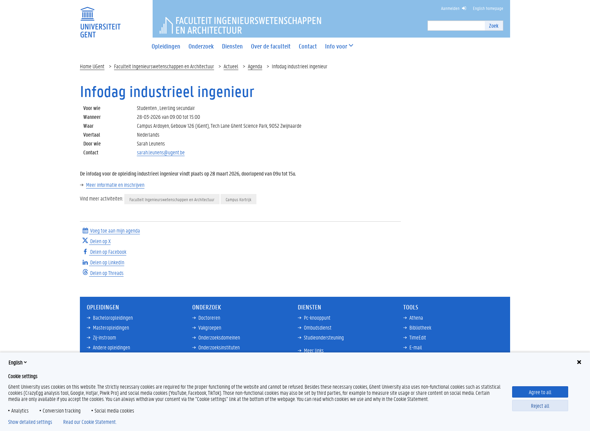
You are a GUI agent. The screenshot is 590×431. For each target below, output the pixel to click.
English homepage (488, 8)
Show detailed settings (30, 422)
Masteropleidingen (111, 327)
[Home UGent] (100, 18)
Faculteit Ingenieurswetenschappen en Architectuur (164, 66)
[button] (336, 46)
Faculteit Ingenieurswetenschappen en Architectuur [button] (171, 199)
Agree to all (540, 391)
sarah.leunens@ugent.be (161, 152)
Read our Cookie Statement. (89, 422)
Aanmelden (450, 8)
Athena (416, 317)
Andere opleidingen (111, 347)
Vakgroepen (209, 327)
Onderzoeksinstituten (219, 347)
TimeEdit (417, 337)
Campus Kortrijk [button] (238, 199)
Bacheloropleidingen (113, 317)
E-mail (415, 347)
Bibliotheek (420, 327)
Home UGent (92, 66)
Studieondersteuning (324, 337)
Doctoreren (209, 317)
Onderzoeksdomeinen (219, 337)
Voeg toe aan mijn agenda (114, 230)
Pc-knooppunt (317, 317)
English (16, 362)
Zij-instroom (104, 337)
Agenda (255, 66)
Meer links (314, 350)
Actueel (231, 66)
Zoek (493, 25)
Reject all (540, 405)
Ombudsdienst (318, 327)
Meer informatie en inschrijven (115, 184)
